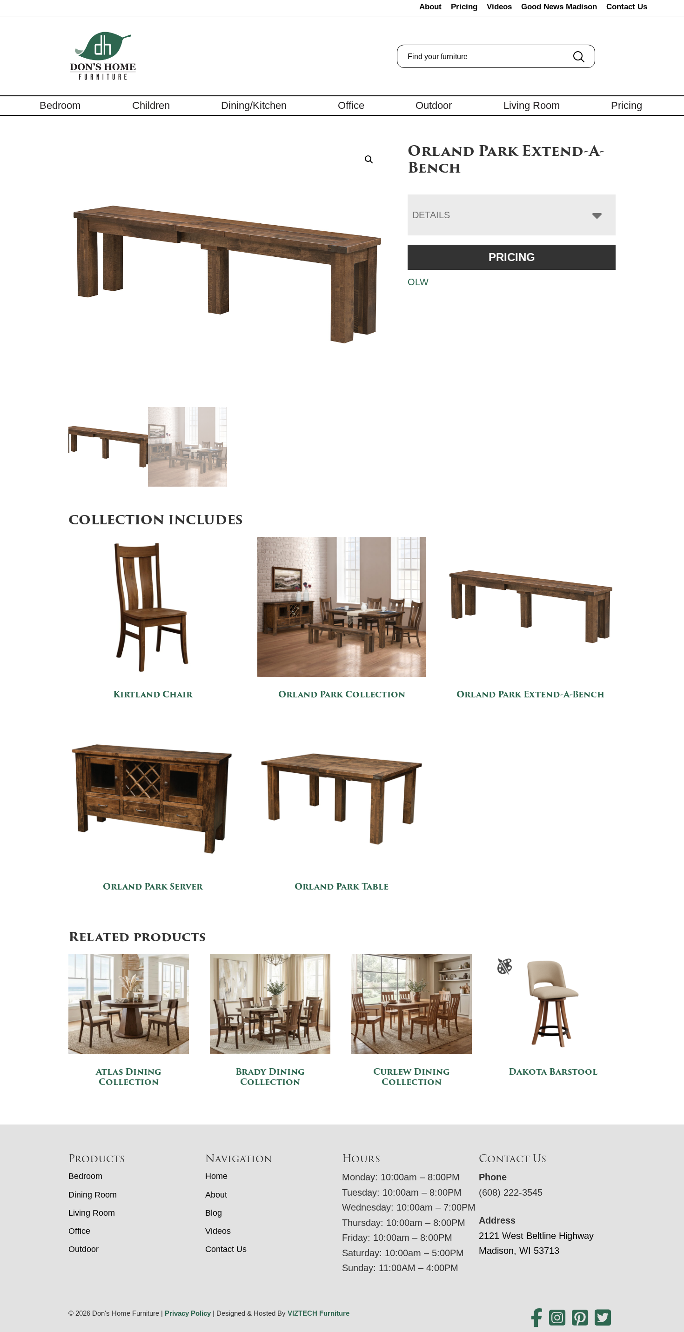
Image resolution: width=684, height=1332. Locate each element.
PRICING (512, 257)
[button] (369, 159)
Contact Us (626, 6)
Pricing (464, 6)
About (430, 6)
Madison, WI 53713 (519, 1250)
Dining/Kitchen (254, 105)
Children (151, 105)
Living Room (531, 105)
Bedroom (60, 105)
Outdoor (434, 105)
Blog (213, 1213)
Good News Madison (559, 6)
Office (351, 105)
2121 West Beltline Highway (536, 1236)
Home (216, 1176)
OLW (418, 282)
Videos (499, 6)
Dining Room (92, 1194)
